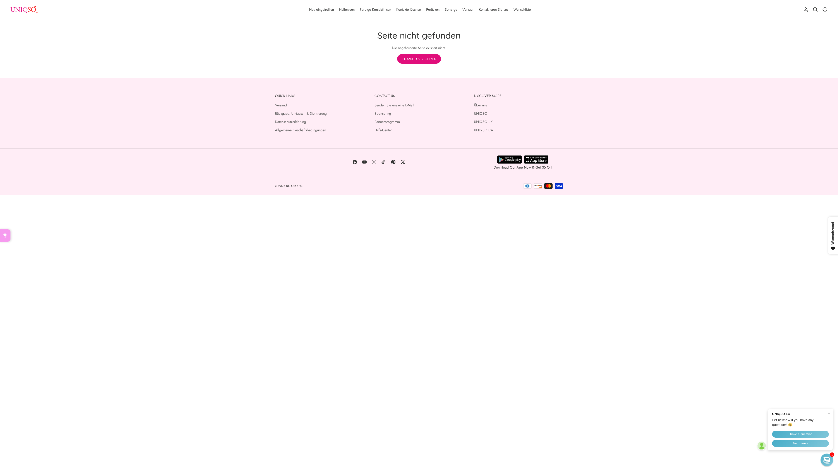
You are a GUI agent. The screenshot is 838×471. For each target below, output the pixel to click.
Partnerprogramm (387, 121)
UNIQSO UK (483, 121)
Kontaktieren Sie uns (493, 9)
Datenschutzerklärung (290, 121)
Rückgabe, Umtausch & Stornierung (301, 113)
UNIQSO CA (483, 130)
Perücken (433, 9)
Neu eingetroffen (321, 9)
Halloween (347, 9)
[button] (827, 460)
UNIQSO (480, 113)
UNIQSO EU (294, 186)
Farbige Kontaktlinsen (375, 9)
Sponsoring (382, 113)
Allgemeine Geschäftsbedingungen (300, 130)
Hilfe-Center (383, 130)
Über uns (480, 105)
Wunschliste (522, 9)
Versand (281, 105)
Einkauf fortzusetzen (419, 59)
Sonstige (451, 9)
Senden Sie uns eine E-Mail (394, 105)
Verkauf (468, 9)
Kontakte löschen (408, 9)
